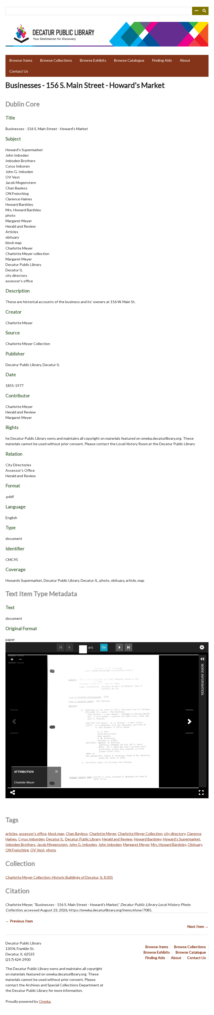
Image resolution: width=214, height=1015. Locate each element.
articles (11, 833)
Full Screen (201, 792)
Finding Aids (162, 60)
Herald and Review (117, 839)
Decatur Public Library (82, 839)
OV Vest (37, 850)
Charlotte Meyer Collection (140, 833)
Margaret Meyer (136, 844)
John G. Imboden (83, 844)
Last (128, 647)
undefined (202, 647)
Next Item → (198, 926)
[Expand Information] (202, 659)
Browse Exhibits (93, 60)
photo (51, 850)
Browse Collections (56, 60)
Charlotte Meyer (102, 833)
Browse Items (20, 60)
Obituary (195, 844)
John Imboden (110, 844)
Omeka (45, 1001)
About (185, 60)
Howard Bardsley (147, 839)
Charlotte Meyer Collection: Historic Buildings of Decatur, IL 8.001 (59, 877)
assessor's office (32, 833)
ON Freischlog (17, 850)
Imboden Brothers (20, 844)
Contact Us (18, 71)
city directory (174, 833)
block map (56, 833)
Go (104, 647)
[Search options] (196, 11)
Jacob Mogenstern (52, 844)
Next (119, 647)
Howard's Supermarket (181, 839)
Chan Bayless (77, 833)
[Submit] (204, 11)
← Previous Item (19, 921)
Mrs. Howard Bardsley (168, 844)
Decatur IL (54, 839)
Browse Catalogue (129, 60)
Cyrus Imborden (31, 839)
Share (13, 792)
